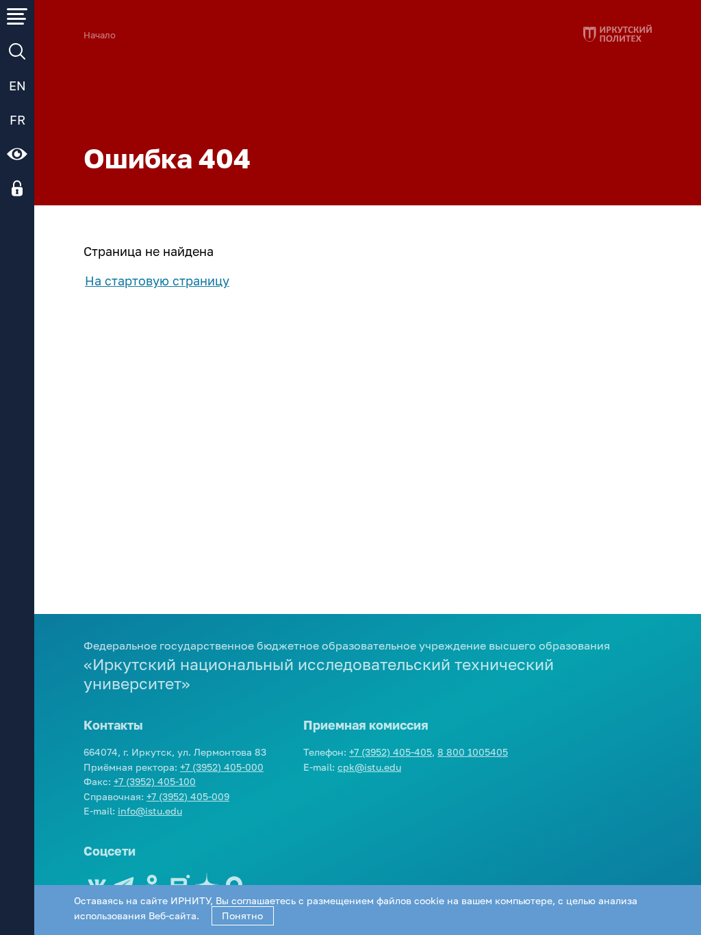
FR (17, 119)
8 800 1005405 (472, 752)
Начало (100, 35)
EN (17, 85)
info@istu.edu (150, 811)
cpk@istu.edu (369, 767)
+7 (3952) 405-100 (155, 781)
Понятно (242, 915)
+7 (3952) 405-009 (187, 796)
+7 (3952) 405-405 (390, 752)
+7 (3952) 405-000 (222, 767)
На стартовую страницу (157, 280)
